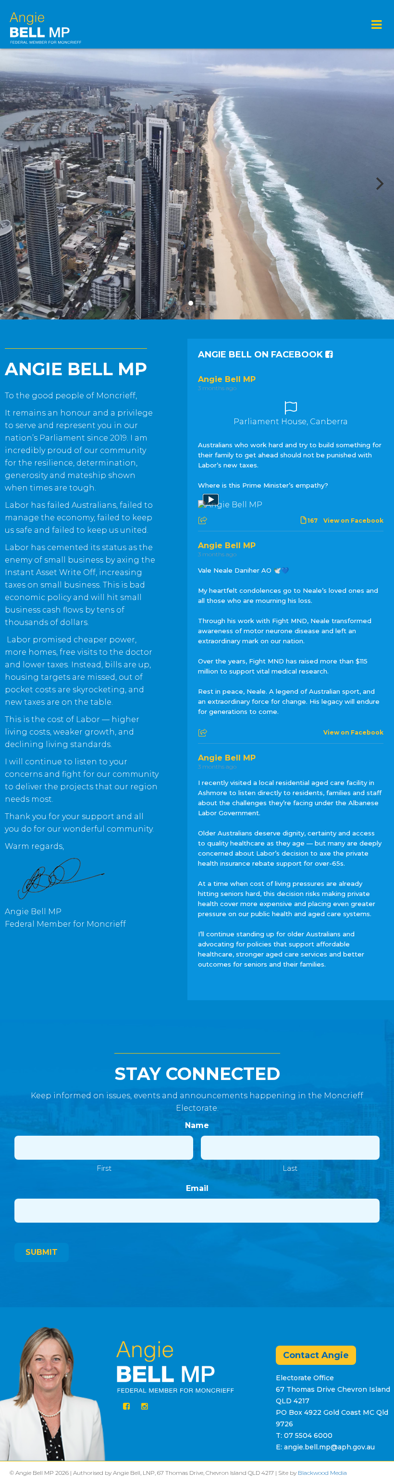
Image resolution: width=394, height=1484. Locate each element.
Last (290, 1168)
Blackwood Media (322, 1472)
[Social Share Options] (204, 521)
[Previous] (15, 184)
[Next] (378, 184)
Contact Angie (316, 1355)
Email (197, 1188)
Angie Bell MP (227, 379)
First (104, 1168)
